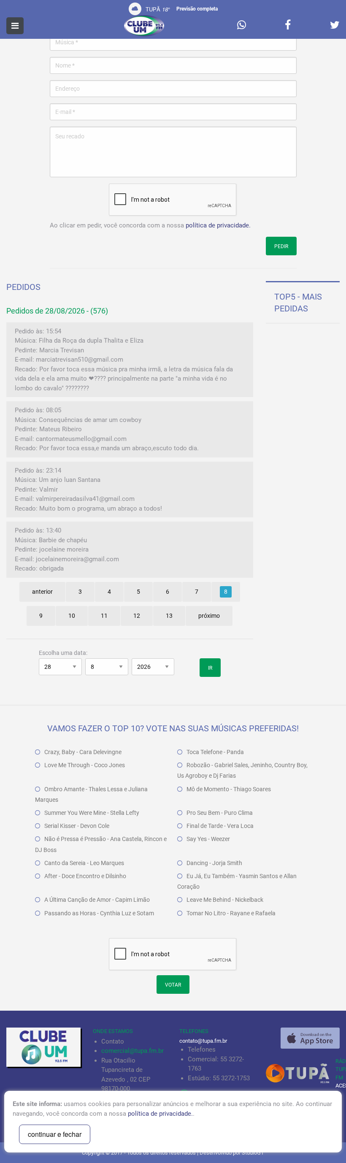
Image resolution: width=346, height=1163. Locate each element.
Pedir (281, 246)
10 (71, 615)
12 (136, 615)
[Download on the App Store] (310, 1038)
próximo (209, 615)
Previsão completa (197, 8)
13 (169, 615)
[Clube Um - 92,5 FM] (144, 25)
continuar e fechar (54, 1134)
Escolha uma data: (63, 652)
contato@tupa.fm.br (203, 1041)
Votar (173, 985)
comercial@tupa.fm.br (132, 1051)
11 (104, 615)
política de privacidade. (218, 225)
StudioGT (253, 1152)
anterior (42, 591)
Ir (210, 668)
